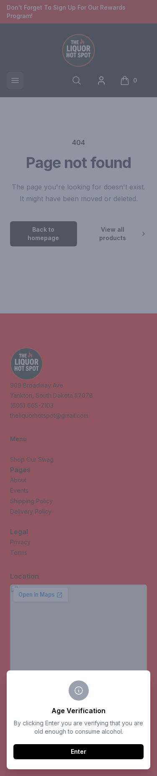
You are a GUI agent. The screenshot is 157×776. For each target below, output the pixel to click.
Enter (78, 751)
